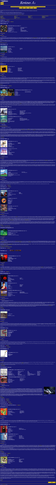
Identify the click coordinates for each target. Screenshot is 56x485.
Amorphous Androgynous (17, 17)
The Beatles (2, 397)
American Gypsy (2, 17)
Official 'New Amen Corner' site (3, 42)
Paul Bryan (50, 305)
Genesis (21, 103)
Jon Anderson (43, 17)
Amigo (15, 16)
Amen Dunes (1, 16)
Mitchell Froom (23, 129)
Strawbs (34, 37)
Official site (1, 84)
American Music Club (2, 18)
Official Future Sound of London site (4, 245)
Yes (15, 468)
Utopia (16, 216)
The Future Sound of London (18, 241)
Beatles (10, 388)
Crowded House (28, 129)
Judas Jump (48, 37)
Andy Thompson (3, 484)
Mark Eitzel (2, 137)
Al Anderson (43, 16)
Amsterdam (29, 16)
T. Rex (20, 242)
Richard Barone (3, 365)
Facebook (1, 62)
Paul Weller (40, 445)
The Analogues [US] (30, 17)
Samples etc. (7, 20)
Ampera (15, 18)
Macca (47, 448)
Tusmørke (1, 268)
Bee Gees (36, 37)
